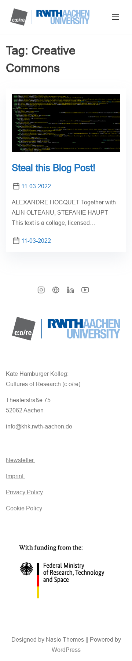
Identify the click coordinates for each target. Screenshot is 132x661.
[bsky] (55, 292)
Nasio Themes (65, 640)
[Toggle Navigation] (115, 17)
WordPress (66, 650)
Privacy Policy (24, 492)
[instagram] (41, 292)
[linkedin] (70, 292)
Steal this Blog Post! (53, 167)
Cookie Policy (24, 508)
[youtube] (85, 292)
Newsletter (20, 460)
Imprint (15, 476)
